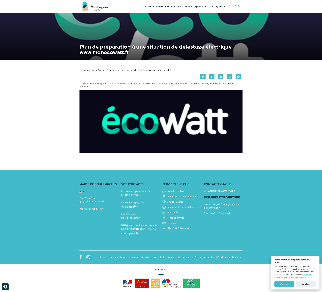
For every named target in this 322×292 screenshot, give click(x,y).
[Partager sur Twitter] (203, 76)
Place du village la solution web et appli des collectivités (125, 257)
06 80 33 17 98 (130, 195)
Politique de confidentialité (206, 257)
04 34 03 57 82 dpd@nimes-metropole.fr (139, 231)
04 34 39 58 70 (130, 206)
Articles (91, 70)
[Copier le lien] (238, 76)
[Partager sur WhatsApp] (229, 76)
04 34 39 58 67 (130, 217)
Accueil (82, 70)
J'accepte (284, 284)
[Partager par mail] (220, 76)
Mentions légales (185, 257)
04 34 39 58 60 (94, 209)
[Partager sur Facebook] (211, 76)
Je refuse (306, 284)
